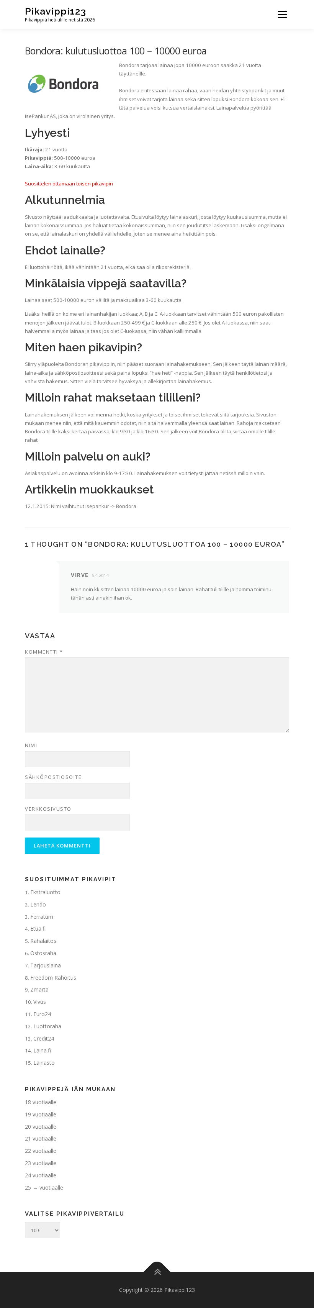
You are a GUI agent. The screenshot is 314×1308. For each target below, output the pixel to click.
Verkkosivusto (48, 808)
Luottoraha (47, 1026)
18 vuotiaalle (40, 1102)
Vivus (39, 1001)
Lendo (38, 904)
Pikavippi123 (55, 11)
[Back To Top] (157, 1272)
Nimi (31, 745)
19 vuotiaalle (40, 1114)
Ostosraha (43, 953)
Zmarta (39, 989)
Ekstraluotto (45, 892)
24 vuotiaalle (40, 1175)
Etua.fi (38, 928)
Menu (282, 14)
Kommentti (44, 651)
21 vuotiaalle (40, 1138)
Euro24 (42, 1014)
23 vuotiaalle (40, 1163)
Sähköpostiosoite (53, 777)
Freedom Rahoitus (53, 977)
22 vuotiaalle (40, 1150)
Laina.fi (42, 1050)
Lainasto (44, 1062)
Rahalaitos (43, 940)
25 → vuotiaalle (44, 1187)
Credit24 (43, 1038)
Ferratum (41, 916)
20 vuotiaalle (40, 1126)
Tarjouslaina (45, 965)
